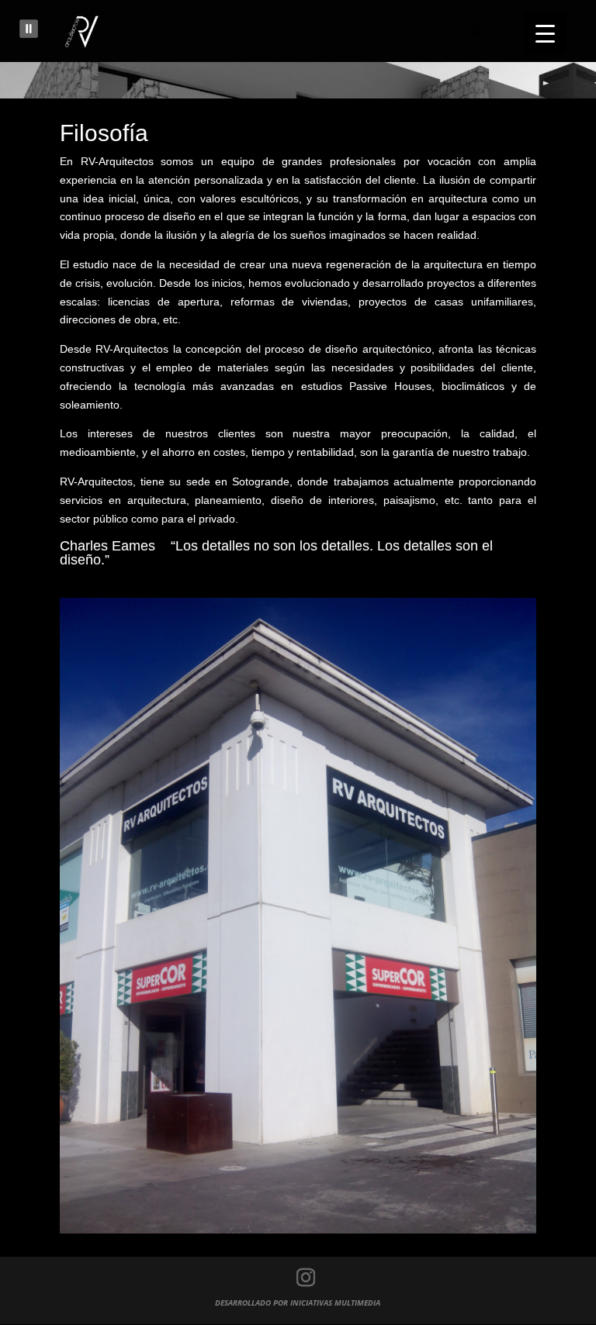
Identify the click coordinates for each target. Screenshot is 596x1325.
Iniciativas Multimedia (335, 1302)
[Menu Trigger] (545, 33)
